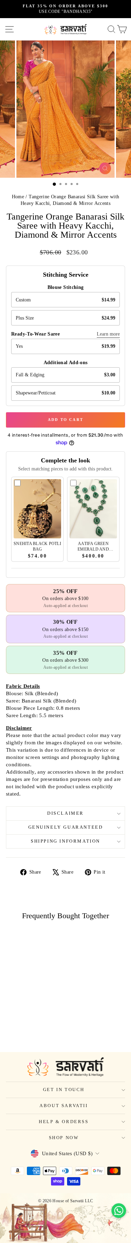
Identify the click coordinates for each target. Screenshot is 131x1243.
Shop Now (64, 1137)
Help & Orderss (63, 1121)
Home (18, 196)
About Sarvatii (63, 1105)
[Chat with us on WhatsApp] (118, 1210)
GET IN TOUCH (64, 1089)
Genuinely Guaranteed (65, 827)
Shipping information (65, 841)
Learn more (108, 334)
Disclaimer (65, 813)
